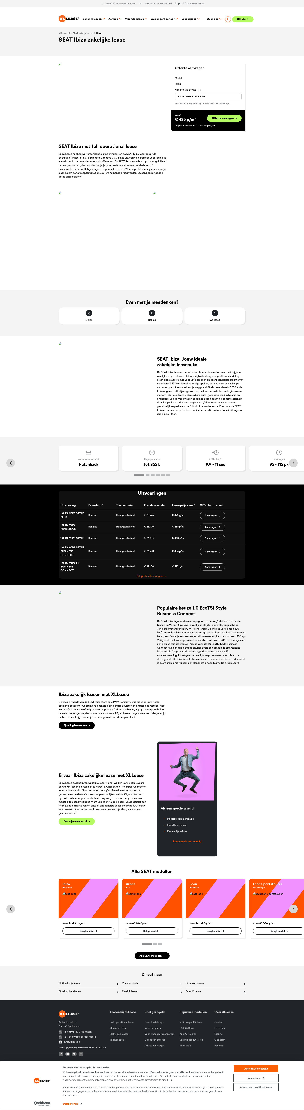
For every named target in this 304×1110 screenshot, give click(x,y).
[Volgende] (293, 463)
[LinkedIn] (61, 1054)
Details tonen (70, 1103)
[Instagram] (74, 1054)
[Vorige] (10, 463)
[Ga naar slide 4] (158, 475)
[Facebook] (81, 1054)
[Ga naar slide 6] (168, 475)
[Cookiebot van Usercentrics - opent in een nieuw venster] (42, 1103)
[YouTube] (68, 1054)
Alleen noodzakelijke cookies (256, 1087)
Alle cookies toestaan (256, 1068)
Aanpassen (254, 1077)
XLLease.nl (64, 33)
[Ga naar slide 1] (139, 475)
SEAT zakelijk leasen (83, 33)
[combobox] (208, 96)
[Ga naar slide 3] (153, 475)
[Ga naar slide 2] (147, 475)
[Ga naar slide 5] (163, 475)
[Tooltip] (199, 89)
